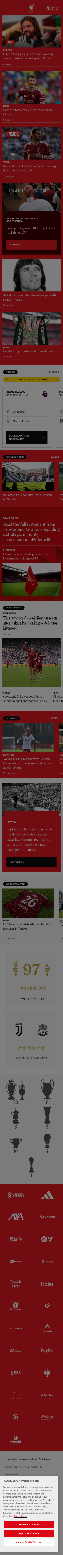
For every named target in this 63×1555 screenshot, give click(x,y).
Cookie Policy (20, 1516)
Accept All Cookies (29, 1525)
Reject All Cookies (29, 1533)
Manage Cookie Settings (29, 1542)
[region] (29, 1514)
